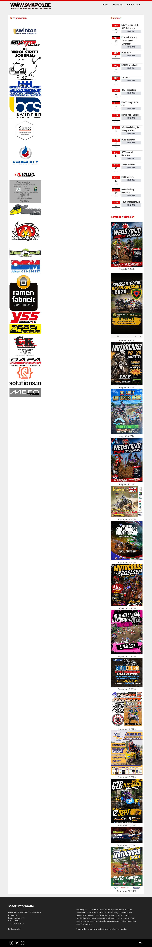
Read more (131, 31)
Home (105, 4)
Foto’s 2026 (132, 4)
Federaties (117, 4)
